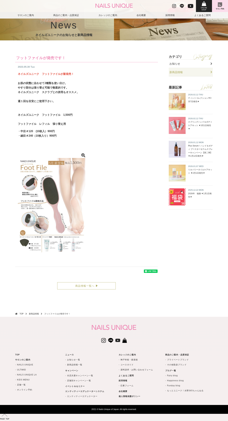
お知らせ (174, 63)
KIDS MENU (23, 380)
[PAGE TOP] (114, 417)
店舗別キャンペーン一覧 (79, 380)
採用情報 (170, 15)
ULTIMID (21, 370)
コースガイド (127, 365)
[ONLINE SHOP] (204, 6)
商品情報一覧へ (85, 285)
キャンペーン (71, 370)
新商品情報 (176, 72)
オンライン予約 (24, 390)
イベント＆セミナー (75, 386)
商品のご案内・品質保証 (66, 15)
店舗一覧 (21, 385)
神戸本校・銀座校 (129, 360)
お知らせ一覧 (73, 360)
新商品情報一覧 (74, 365)
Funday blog (173, 385)
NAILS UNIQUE (25, 365)
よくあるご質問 (202, 15)
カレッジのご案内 (107, 15)
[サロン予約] (220, 6)
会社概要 (141, 15)
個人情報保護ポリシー (129, 396)
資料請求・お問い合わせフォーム (137, 370)
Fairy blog (172, 375)
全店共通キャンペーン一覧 (80, 375)
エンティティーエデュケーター (82, 396)
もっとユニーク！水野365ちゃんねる (185, 390)
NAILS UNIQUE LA (27, 375)
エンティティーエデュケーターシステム (84, 391)
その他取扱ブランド (177, 365)
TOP (22, 314)
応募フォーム (127, 385)
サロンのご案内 (26, 15)
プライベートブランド (178, 360)
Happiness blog (175, 380)
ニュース (69, 355)
